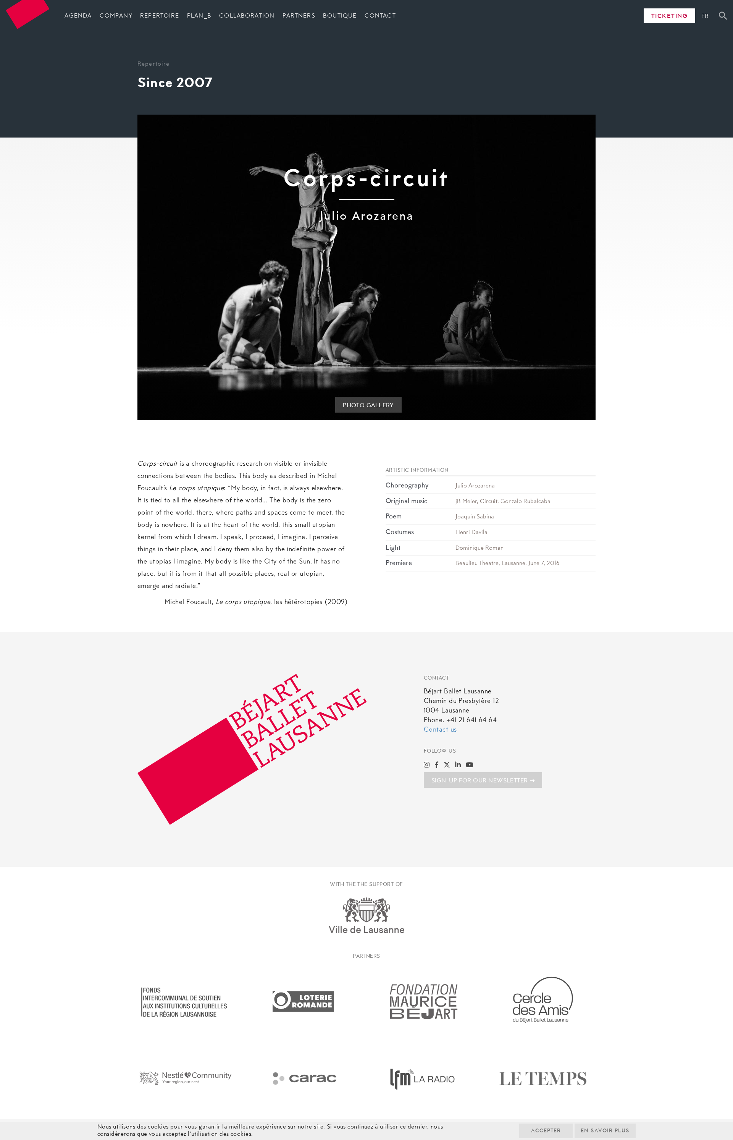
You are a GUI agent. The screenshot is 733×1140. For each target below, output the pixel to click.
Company (116, 16)
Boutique (340, 16)
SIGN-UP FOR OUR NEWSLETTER (479, 781)
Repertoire (159, 16)
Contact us (440, 730)
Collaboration (246, 16)
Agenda (78, 16)
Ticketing (669, 16)
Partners (299, 16)
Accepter (546, 1131)
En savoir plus (605, 1131)
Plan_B (199, 16)
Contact (380, 16)
